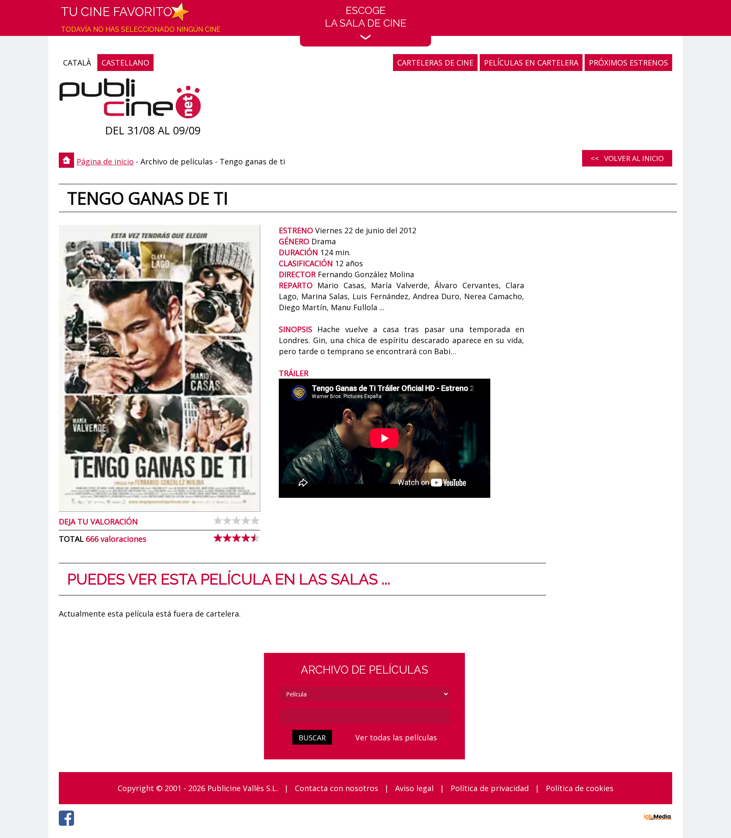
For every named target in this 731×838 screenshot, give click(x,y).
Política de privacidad (490, 788)
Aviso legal (414, 788)
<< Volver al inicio (627, 158)
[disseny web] (658, 818)
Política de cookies (579, 788)
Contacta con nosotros (336, 788)
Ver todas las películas (396, 737)
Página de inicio (105, 161)
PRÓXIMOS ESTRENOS (628, 62)
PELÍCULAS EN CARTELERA (531, 62)
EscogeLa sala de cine (366, 16)
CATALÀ (77, 62)
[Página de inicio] (130, 100)
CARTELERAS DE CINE (435, 62)
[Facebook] (68, 828)
